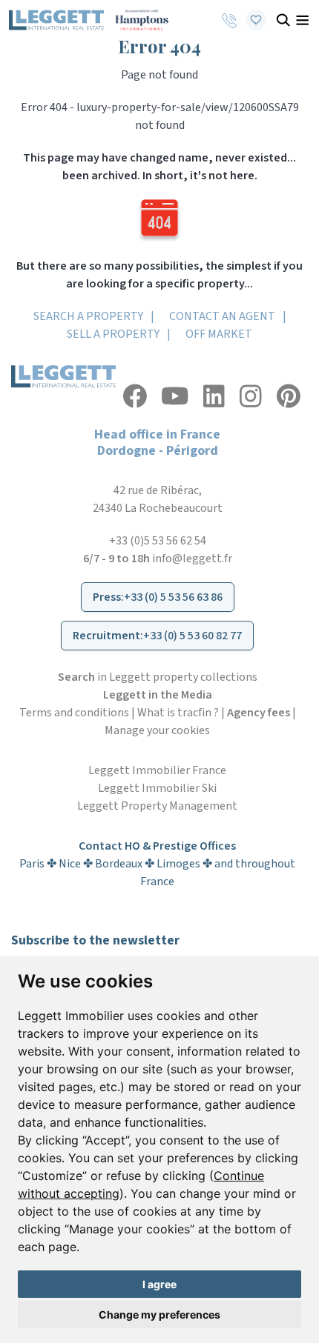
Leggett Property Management (157, 806)
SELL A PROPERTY (113, 334)
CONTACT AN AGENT (222, 316)
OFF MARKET (218, 334)
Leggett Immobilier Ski (157, 788)
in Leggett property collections (157, 677)
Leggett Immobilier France (157, 770)
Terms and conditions (74, 712)
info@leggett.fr (192, 558)
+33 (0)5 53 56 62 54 (157, 541)
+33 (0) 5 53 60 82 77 (192, 635)
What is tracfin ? (178, 712)
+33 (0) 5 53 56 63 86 (173, 597)
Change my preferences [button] (159, 1314)
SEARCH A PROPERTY (88, 316)
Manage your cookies (157, 730)
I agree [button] (159, 1284)
